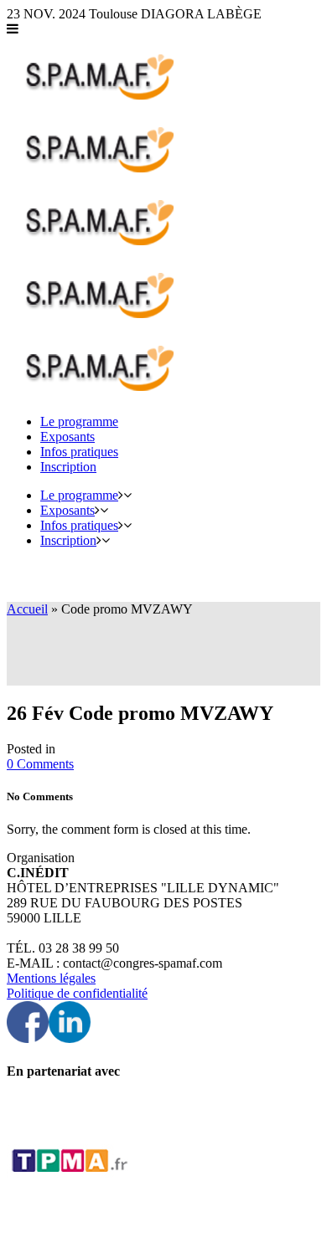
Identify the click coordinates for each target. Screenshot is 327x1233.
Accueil (27, 609)
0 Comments (40, 764)
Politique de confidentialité (77, 993)
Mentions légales (51, 978)
